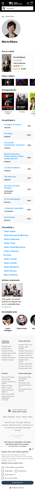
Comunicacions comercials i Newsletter (17, 428)
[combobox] (19, 8)
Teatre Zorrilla (10, 263)
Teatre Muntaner (11, 267)
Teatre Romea (10, 271)
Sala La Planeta (11, 275)
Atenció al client (10, 422)
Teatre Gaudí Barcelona (14, 247)
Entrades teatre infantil (9, 353)
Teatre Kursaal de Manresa (16, 235)
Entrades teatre (6, 346)
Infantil (24, 417)
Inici (3, 16)
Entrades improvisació (8, 357)
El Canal (7, 255)
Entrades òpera (6, 355)
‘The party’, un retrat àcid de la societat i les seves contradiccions (11, 301)
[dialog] (17, 469)
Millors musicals (7, 388)
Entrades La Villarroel (25, 355)
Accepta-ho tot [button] (17, 482)
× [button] (33, 449)
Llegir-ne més (12, 460)
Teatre (5, 417)
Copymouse (17, 437)
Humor (18, 417)
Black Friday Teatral (8, 394)
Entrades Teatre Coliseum (23, 347)
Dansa (30, 417)
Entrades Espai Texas (25, 368)
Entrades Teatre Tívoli (25, 344)
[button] (17, 463)
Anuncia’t (17, 430)
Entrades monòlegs (8, 360)
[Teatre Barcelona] (15, 3)
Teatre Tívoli (9, 243)
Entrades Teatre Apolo (25, 364)
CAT (31, 2)
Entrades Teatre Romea (25, 353)
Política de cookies (15, 425)
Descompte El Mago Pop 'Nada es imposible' (24, 378)
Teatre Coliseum (11, 251)
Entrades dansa (6, 348)
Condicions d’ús (27, 425)
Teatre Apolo (9, 231)
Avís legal (19, 422)
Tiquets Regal (6, 379)
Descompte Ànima (24, 383)
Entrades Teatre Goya (25, 366)
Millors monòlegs (7, 385)
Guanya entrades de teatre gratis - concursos (8, 397)
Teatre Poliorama (11, 239)
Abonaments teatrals (8, 377)
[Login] (28, 3)
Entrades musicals (7, 351)
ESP (31, 4)
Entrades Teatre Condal (25, 357)
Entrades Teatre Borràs (25, 351)
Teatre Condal (10, 259)
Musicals (11, 417)
